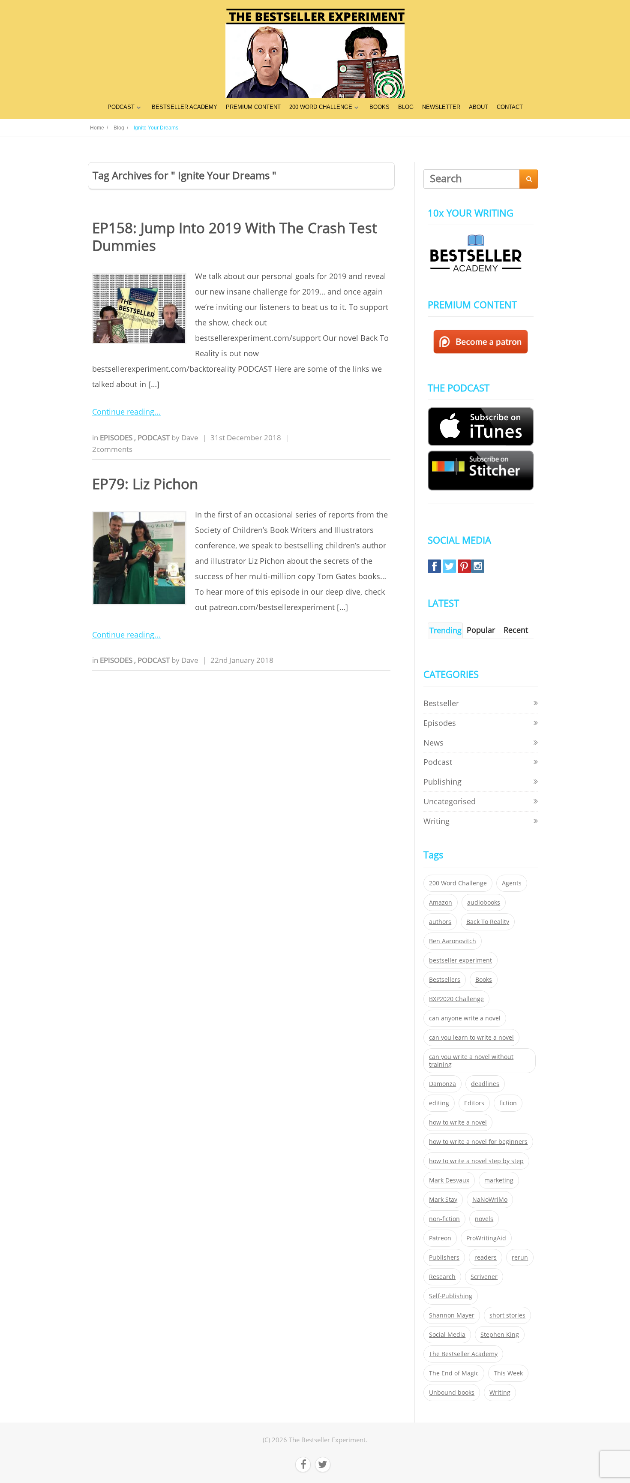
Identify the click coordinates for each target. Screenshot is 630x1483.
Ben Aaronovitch (452, 941)
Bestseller (441, 703)
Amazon (440, 902)
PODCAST (121, 107)
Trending (445, 630)
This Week (508, 1373)
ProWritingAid (486, 1238)
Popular (481, 630)
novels (484, 1219)
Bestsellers (444, 980)
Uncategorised (449, 801)
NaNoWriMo (489, 1199)
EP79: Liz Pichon (145, 483)
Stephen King (499, 1335)
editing (439, 1103)
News (433, 742)
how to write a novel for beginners (478, 1142)
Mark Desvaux (449, 1180)
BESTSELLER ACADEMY (184, 107)
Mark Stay (443, 1199)
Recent (516, 630)
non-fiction (444, 1219)
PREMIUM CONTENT (253, 107)
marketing (498, 1180)
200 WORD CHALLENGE (320, 107)
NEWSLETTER (441, 107)
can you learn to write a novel (471, 1037)
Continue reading (123, 411)
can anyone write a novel (465, 1018)
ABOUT (478, 107)
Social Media (447, 1335)
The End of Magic (454, 1373)
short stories (507, 1315)
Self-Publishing (450, 1296)
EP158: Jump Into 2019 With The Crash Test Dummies (234, 236)
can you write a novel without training (471, 1060)
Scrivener (484, 1277)
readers (485, 1257)
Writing (436, 821)
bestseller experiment (460, 960)
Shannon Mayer (451, 1315)
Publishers (444, 1257)
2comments (112, 449)
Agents (512, 883)
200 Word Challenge (458, 883)
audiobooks (483, 902)
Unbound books (451, 1392)
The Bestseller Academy (463, 1354)
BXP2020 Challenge (456, 999)
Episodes (117, 437)
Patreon (440, 1238)
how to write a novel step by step (476, 1161)
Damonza (442, 1084)
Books (483, 980)
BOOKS (379, 107)
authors (440, 922)
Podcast (154, 437)
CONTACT (510, 107)
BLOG (406, 107)
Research (442, 1277)
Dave (189, 437)
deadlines (485, 1084)
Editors (474, 1103)
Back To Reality (487, 922)
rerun (520, 1257)
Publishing (442, 781)
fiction (508, 1103)
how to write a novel (458, 1122)
